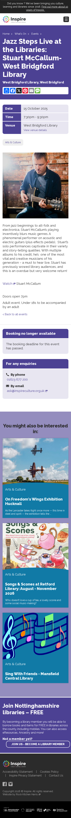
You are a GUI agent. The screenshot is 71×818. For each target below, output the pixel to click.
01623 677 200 (17, 379)
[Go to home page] (14, 19)
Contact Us (56, 775)
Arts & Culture (13, 142)
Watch (7, 283)
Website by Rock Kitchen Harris (20, 794)
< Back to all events (15, 314)
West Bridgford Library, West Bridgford (33, 82)
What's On (20, 33)
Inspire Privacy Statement (25, 775)
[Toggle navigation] (66, 19)
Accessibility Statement (18, 771)
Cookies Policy (49, 771)
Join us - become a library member (38, 744)
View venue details (35, 130)
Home (6, 33)
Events (35, 33)
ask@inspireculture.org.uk (25, 391)
